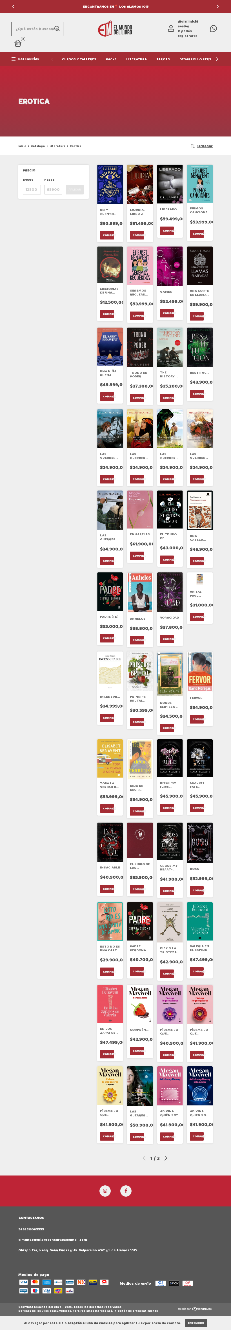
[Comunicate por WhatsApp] (213, 30)
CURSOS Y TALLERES (79, 59)
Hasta (49, 179)
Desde (28, 179)
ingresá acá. (104, 1311)
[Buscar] (56, 29)
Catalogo (38, 146)
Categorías (28, 59)
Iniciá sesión (188, 24)
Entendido (196, 1323)
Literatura (136, 59)
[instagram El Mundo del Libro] (105, 1191)
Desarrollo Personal (200, 59)
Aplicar (74, 189)
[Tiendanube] (195, 1309)
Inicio (22, 146)
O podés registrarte (187, 33)
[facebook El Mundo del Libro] (126, 1191)
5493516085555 (31, 1229)
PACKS (111, 59)
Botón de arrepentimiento (138, 1311)
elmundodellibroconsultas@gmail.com (52, 1239)
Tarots (163, 59)
